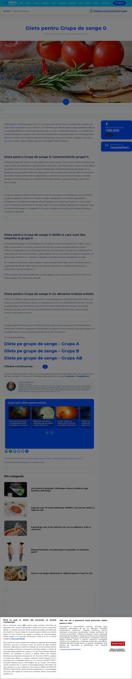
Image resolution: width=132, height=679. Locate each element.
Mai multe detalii (18, 639)
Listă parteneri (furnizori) (70, 649)
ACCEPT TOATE (118, 643)
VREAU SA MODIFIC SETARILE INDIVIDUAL (117, 650)
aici (31, 660)
